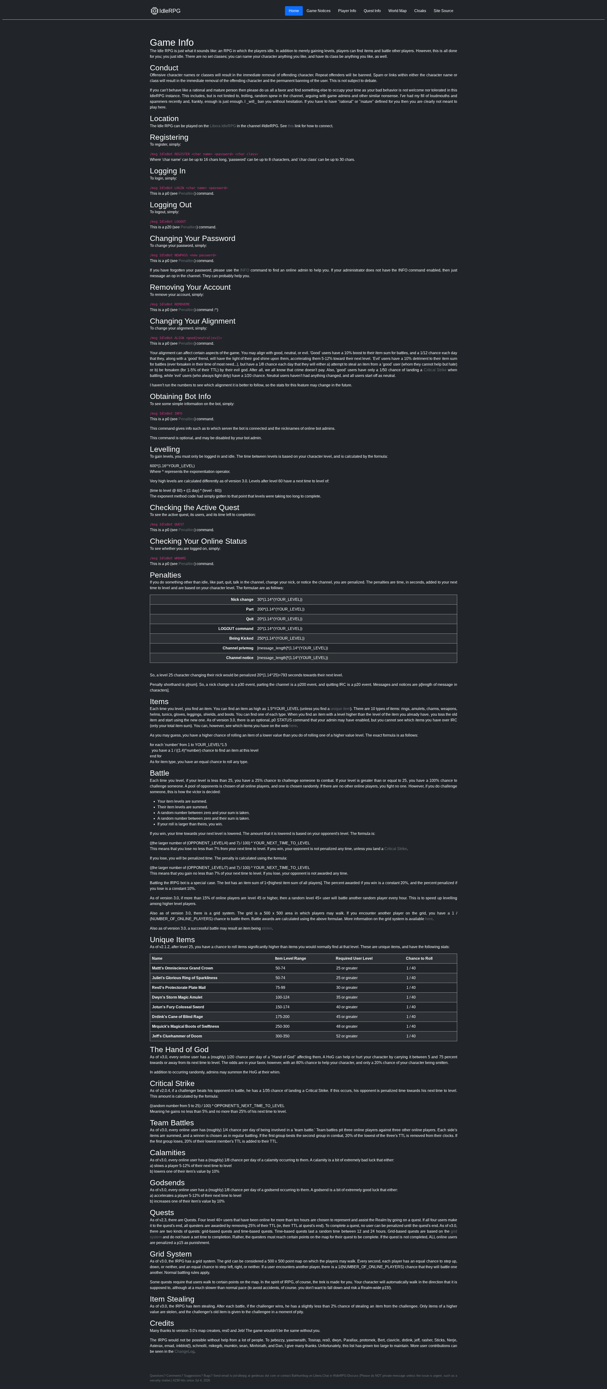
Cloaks (420, 11)
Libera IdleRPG (223, 126)
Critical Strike (435, 370)
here (293, 726)
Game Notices (319, 11)
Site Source (443, 11)
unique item (340, 709)
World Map (397, 11)
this (291, 126)
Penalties (186, 193)
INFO (244, 270)
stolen (267, 928)
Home (294, 11)
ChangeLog (184, 1351)
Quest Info (372, 11)
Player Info (347, 11)
